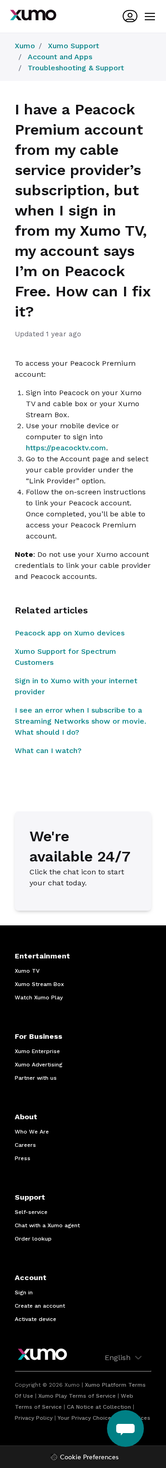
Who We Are (32, 1131)
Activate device (35, 1319)
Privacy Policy (34, 1418)
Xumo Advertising (38, 1064)
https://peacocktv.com (66, 447)
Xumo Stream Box (39, 984)
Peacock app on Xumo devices (70, 633)
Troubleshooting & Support (76, 67)
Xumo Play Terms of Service (77, 1396)
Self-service (31, 1212)
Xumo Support (73, 45)
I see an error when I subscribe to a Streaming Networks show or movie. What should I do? (80, 721)
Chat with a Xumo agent (47, 1225)
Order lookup (33, 1239)
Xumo (25, 45)
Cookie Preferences (89, 1457)
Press (22, 1158)
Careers (25, 1145)
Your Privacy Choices (86, 1418)
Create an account (40, 1306)
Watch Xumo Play (39, 997)
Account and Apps (60, 56)
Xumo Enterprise (37, 1051)
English (119, 1357)
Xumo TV (27, 971)
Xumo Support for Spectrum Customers (65, 657)
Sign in (24, 1292)
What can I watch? (48, 750)
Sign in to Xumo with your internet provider (76, 686)
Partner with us (36, 1078)
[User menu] (130, 16)
